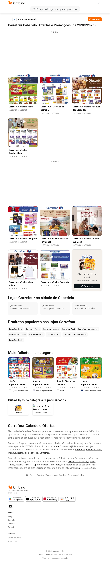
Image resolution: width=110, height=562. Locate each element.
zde (57, 446)
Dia (63, 464)
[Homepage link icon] (27, 475)
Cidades (11, 523)
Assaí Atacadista (23, 464)
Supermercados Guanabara (46, 464)
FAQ (10, 516)
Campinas (44, 452)
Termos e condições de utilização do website (55, 555)
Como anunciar (14, 537)
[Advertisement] (55, 52)
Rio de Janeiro (31, 452)
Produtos (12, 527)
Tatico (11, 464)
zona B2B (12, 541)
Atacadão (70, 464)
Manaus (12, 452)
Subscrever (96, 19)
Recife (20, 452)
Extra (92, 461)
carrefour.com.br (86, 467)
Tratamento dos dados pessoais (55, 558)
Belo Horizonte (93, 449)
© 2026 (55, 551)
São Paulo (80, 449)
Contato (11, 520)
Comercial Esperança (78, 461)
